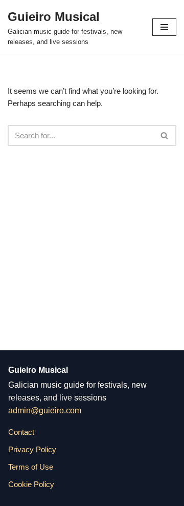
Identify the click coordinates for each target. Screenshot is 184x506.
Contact (21, 432)
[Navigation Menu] (164, 27)
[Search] (164, 135)
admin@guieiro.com (44, 410)
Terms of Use (30, 466)
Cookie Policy (31, 484)
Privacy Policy (32, 449)
